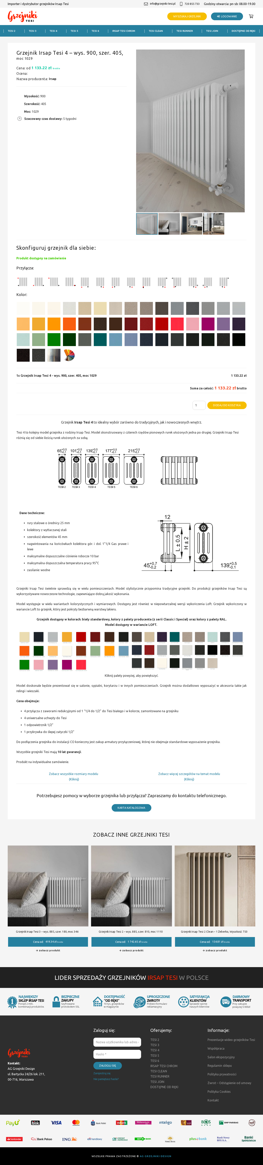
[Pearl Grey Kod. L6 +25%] (208, 309)
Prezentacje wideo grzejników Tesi (231, 1039)
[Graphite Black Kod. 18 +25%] (223, 340)
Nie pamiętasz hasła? (106, 1079)
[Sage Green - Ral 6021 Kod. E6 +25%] (38, 340)
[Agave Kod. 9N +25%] (85, 340)
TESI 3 (154, 1045)
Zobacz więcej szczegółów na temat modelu (189, 774)
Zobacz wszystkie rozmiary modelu (74, 774)
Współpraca (216, 1048)
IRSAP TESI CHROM (164, 1066)
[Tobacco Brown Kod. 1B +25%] (162, 309)
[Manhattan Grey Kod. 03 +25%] (239, 309)
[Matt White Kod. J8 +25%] (54, 309)
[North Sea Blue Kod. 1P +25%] (100, 340)
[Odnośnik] (23, 16)
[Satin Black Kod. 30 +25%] (239, 340)
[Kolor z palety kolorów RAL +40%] (69, 356)
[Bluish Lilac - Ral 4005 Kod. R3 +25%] (223, 324)
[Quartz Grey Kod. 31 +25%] (23, 356)
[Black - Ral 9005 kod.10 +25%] (192, 340)
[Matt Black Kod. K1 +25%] (208, 340)
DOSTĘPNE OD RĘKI (164, 1087)
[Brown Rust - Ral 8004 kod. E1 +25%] (85, 324)
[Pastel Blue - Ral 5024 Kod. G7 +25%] (115, 340)
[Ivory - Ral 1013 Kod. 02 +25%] (100, 309)
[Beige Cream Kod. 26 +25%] (23, 324)
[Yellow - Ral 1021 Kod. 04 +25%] (38, 324)
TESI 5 (154, 1055)
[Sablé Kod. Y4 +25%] (115, 309)
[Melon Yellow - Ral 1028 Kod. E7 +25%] (54, 324)
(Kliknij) (74, 779)
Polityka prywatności (222, 1074)
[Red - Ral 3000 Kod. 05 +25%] (162, 324)
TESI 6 (154, 1060)
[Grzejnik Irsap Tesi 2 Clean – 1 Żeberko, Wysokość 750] (215, 848)
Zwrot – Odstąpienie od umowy (229, 1083)
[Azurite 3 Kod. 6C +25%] (146, 340)
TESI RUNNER (159, 1076)
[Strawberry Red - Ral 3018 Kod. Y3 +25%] (177, 324)
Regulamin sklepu (220, 1065)
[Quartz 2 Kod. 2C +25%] (131, 309)
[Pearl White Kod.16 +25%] (69, 309)
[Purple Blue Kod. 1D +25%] (239, 324)
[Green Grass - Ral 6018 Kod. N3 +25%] (54, 340)
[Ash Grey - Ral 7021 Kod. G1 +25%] (177, 340)
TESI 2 (154, 1039)
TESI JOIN (157, 1081)
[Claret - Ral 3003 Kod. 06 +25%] (131, 324)
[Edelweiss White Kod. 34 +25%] (38, 309)
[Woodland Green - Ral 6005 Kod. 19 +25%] (69, 340)
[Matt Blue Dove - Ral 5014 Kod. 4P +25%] (131, 340)
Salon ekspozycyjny (221, 1057)
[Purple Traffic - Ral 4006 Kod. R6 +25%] (208, 324)
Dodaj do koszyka (227, 405)
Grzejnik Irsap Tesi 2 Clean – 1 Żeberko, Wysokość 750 (214, 931)
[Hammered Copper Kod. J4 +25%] (100, 324)
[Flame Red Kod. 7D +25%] (146, 324)
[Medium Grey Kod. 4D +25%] (192, 309)
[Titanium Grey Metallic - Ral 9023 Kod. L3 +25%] (177, 309)
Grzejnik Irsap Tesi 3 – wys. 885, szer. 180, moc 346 (47, 931)
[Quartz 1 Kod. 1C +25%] (85, 309)
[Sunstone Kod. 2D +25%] (146, 309)
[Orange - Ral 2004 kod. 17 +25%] (69, 324)
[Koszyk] (251, 16)
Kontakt (213, 1100)
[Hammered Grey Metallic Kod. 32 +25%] (38, 356)
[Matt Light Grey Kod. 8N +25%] (223, 309)
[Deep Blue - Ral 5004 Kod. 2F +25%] (162, 340)
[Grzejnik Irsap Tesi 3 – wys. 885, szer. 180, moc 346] (48, 848)
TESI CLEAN (158, 1071)
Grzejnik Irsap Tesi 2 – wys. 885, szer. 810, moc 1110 (131, 931)
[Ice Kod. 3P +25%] (23, 340)
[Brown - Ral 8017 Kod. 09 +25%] (115, 324)
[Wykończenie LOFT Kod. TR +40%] (54, 356)
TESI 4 (154, 1050)
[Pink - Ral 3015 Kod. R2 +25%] (192, 324)
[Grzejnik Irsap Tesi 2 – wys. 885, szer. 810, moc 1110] (131, 848)
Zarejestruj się (102, 1073)
